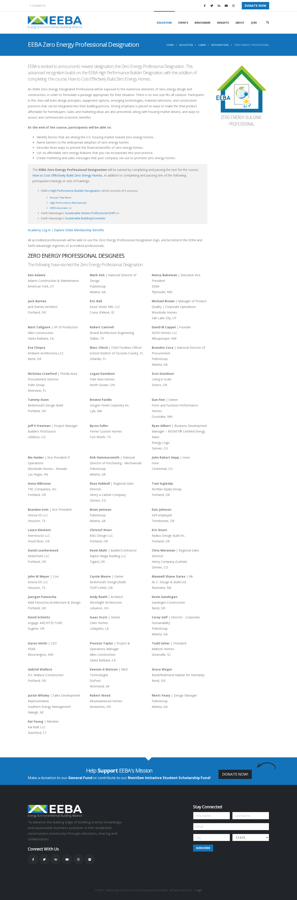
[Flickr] (89, 859)
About (239, 23)
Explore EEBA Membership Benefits (79, 230)
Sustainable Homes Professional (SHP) (90, 213)
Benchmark (202, 23)
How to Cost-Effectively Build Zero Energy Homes (67, 175)
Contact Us (39, 5)
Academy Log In (39, 230)
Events (183, 23)
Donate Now (255, 5)
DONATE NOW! (235, 774)
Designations (220, 44)
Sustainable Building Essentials (85, 218)
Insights (223, 23)
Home (170, 44)
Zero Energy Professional (251, 44)
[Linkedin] (219, 6)
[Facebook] (205, 6)
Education (164, 23)
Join (254, 23)
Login (198, 890)
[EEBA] (55, 22)
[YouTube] (226, 6)
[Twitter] (212, 6)
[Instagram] (233, 6)
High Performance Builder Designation (75, 191)
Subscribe (203, 848)
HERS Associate (59, 208)
